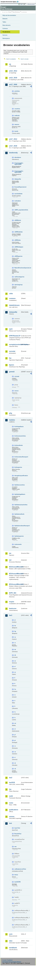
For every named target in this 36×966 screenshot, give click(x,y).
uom (10, 934)
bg (15, 631)
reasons (16, 124)
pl (15, 734)
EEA (10, 2)
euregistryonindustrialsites (15, 344)
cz (15, 642)
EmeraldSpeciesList (17, 187)
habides (12, 420)
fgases (11, 365)
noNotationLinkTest (17, 869)
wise (10, 941)
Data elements (6, 25)
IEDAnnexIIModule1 (15, 567)
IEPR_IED (12, 593)
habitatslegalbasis (17, 494)
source (16, 390)
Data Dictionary (16, 12)
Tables (4, 22)
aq (10, 64)
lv (14, 717)
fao (10, 358)
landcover (12, 608)
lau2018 (12, 782)
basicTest (17, 828)
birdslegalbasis (17, 426)
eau (15, 846)
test (10, 823)
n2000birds (17, 220)
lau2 (10, 777)
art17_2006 (13, 84)
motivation (17, 201)
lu (15, 712)
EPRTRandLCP (14, 336)
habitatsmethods (17, 514)
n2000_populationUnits (17, 210)
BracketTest (17, 833)
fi (14, 678)
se (15, 751)
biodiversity (13, 152)
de (15, 649)
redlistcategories (17, 277)
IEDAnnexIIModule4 (15, 584)
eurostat (12, 351)
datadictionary (14, 305)
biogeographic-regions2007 (17, 163)
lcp (10, 789)
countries (17, 108)
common (12, 298)
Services (4, 35)
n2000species (17, 256)
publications (13, 809)
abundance (17, 157)
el (14, 666)
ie (14, 695)
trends (16, 131)
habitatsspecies (17, 536)
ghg (10, 413)
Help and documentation (9, 15)
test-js (16, 874)
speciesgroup (17, 284)
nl (15, 729)
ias (10, 553)
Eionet (9, 12)
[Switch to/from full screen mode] (25, 4)
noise (11, 803)
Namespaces (6, 38)
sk (15, 763)
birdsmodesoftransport (17, 457)
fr (14, 683)
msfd (11, 796)
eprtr (11, 329)
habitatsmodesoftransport (17, 525)
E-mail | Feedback (7, 960)
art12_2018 (13, 78)
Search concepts (25, 59)
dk (15, 655)
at (14, 620)
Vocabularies (6, 32)
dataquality (17, 179)
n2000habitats (17, 232)
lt (14, 706)
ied (10, 560)
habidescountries (17, 485)
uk (15, 768)
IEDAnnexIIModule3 (15, 573)
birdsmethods (17, 445)
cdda (11, 293)
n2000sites (17, 240)
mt (15, 723)
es (15, 672)
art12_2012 (13, 71)
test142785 (17, 882)
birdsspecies (17, 467)
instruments (17, 544)
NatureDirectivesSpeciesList (17, 268)
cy (15, 637)
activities (17, 91)
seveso (11, 816)
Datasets (4, 18)
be (15, 625)
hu (15, 689)
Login (21, 4)
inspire (11, 602)
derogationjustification (17, 475)
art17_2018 (13, 146)
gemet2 (11, 371)
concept (16, 376)
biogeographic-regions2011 (17, 171)
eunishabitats (17, 193)
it (14, 700)
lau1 (10, 615)
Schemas (5, 28)
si (14, 757)
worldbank (13, 947)
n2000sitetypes (17, 247)
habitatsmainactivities (17, 504)
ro (15, 746)
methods (17, 115)
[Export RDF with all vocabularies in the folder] (31, 87)
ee (15, 661)
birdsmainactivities (17, 436)
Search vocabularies (11, 59)
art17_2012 (13, 139)
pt (15, 740)
